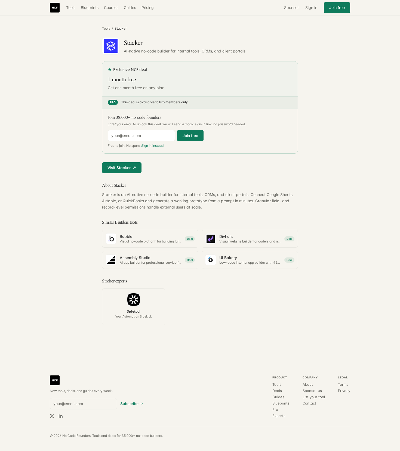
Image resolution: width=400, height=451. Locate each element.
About (308, 384)
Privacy (344, 391)
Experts (278, 416)
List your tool (314, 397)
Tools (70, 7)
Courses (111, 7)
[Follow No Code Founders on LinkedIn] (61, 416)
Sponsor (291, 7)
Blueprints (90, 7)
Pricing (147, 7)
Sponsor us (312, 391)
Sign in (311, 7)
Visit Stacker (119, 167)
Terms (343, 384)
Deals (277, 391)
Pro (275, 409)
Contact (309, 403)
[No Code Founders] (55, 8)
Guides (130, 7)
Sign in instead (152, 146)
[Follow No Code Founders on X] (52, 416)
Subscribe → (131, 403)
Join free (337, 7)
